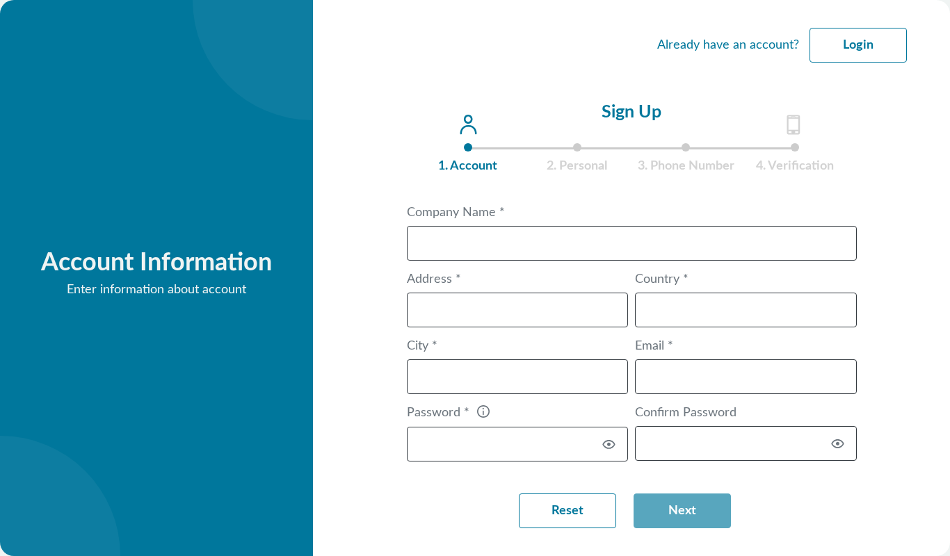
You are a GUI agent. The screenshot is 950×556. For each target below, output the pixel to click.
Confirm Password (685, 413)
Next (682, 511)
